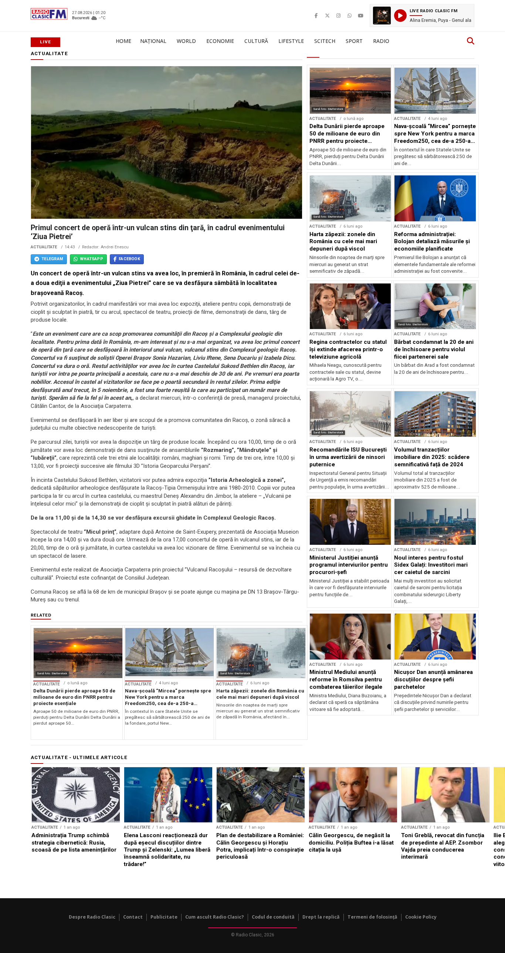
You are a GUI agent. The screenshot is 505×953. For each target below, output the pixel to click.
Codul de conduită (273, 917)
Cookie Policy (421, 917)
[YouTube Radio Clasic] (360, 15)
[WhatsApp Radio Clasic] (349, 15)
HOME (123, 40)
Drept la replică (321, 917)
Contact (133, 917)
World (186, 40)
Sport (354, 40)
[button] (422, 15)
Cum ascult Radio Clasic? (214, 917)
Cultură (256, 40)
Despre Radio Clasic (92, 917)
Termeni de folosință (372, 917)
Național (153, 40)
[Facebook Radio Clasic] (316, 15)
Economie (220, 40)
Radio (381, 40)
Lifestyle (291, 40)
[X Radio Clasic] (327, 15)
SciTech (324, 40)
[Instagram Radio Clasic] (338, 15)
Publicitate (163, 917)
